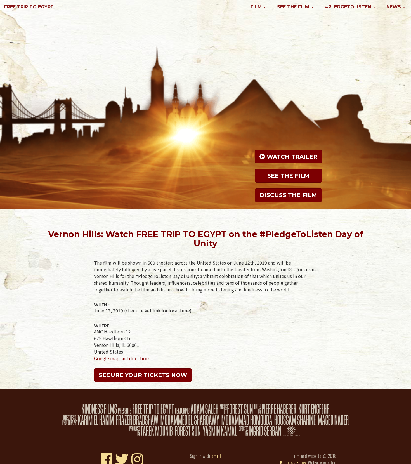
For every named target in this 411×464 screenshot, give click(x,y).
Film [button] (257, 7)
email (216, 456)
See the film (288, 174)
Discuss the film (288, 194)
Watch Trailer (291, 155)
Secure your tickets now (143, 375)
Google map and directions (122, 358)
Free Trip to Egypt (29, 7)
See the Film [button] (294, 7)
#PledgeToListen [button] (348, 7)
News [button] (394, 7)
